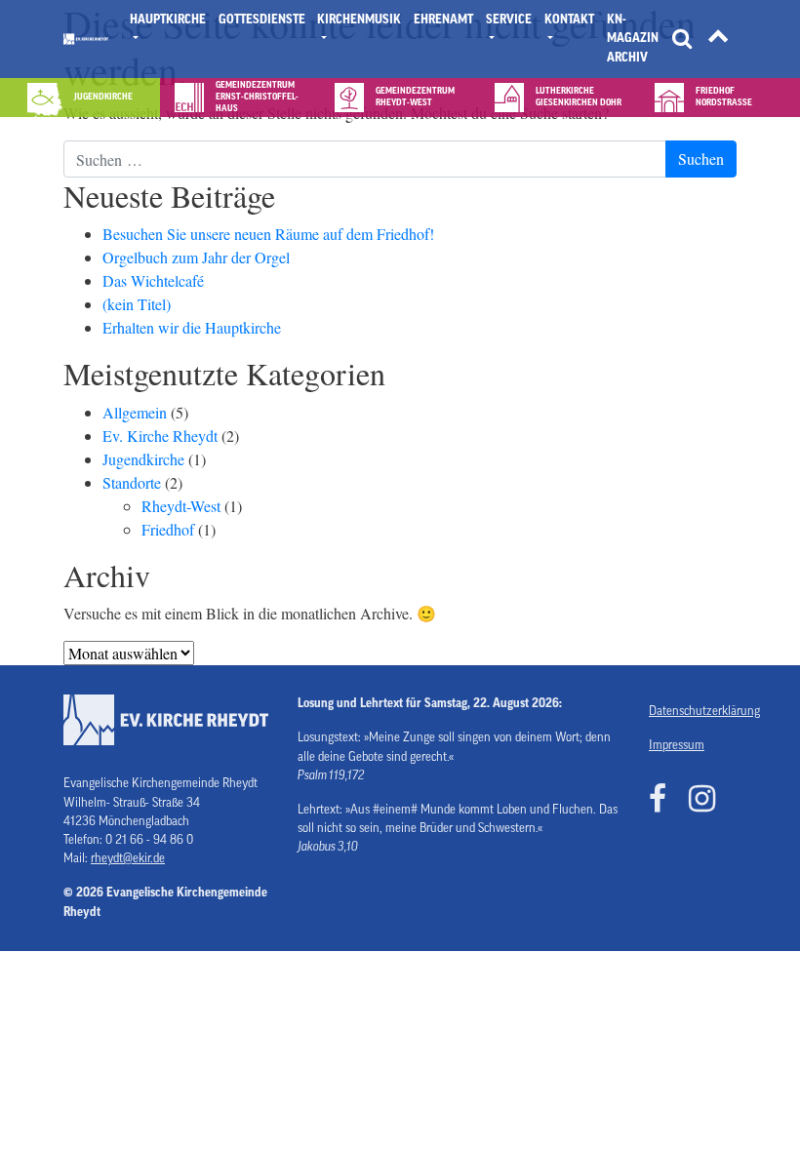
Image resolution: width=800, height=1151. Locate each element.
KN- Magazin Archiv (633, 38)
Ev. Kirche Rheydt (160, 435)
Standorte (131, 482)
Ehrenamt (443, 19)
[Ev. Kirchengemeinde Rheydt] (85, 39)
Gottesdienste (262, 19)
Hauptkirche (168, 19)
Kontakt (569, 19)
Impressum (676, 745)
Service (509, 19)
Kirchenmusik (359, 19)
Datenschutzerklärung (693, 711)
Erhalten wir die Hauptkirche (191, 327)
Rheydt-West (180, 506)
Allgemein (134, 412)
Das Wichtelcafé (153, 280)
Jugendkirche (143, 459)
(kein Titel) (136, 304)
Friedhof (167, 529)
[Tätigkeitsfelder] (718, 39)
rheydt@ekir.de (128, 858)
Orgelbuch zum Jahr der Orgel (196, 257)
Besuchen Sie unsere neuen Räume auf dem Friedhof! (268, 233)
